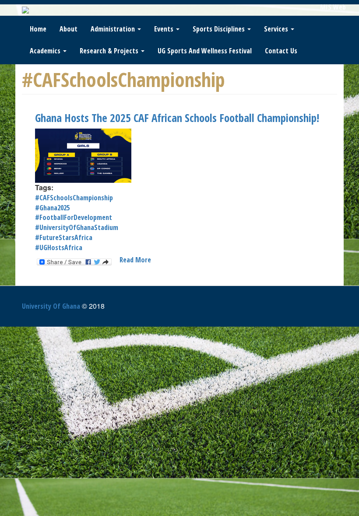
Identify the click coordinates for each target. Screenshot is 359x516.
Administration (114, 29)
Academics (46, 51)
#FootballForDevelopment (73, 217)
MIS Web (333, 7)
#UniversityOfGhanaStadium (76, 227)
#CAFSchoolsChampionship (74, 197)
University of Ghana (51, 306)
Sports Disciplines (219, 29)
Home (38, 29)
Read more (135, 260)
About (68, 29)
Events (164, 29)
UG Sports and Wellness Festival (205, 51)
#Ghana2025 (52, 208)
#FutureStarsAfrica (63, 237)
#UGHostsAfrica (58, 247)
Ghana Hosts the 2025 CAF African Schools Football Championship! (177, 117)
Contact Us (281, 51)
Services (277, 29)
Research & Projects (110, 51)
